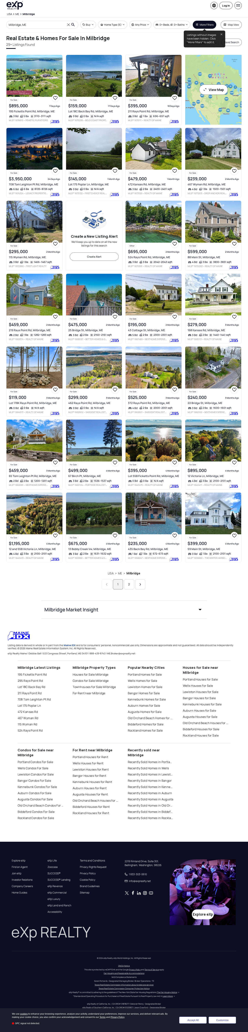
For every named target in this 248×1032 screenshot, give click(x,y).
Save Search (231, 42)
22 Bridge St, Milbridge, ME (205, 403)
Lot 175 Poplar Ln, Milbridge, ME (88, 184)
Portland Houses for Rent (90, 757)
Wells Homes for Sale (142, 681)
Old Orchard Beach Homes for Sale (151, 718)
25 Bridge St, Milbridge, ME (85, 330)
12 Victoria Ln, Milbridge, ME (206, 476)
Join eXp (16, 873)
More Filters (206, 24)
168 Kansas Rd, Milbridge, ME (206, 330)
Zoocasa (53, 867)
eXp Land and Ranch (59, 905)
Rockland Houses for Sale (201, 735)
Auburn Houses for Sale (199, 710)
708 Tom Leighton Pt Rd (34, 699)
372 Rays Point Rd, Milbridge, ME (149, 403)
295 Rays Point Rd (30, 681)
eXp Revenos (55, 886)
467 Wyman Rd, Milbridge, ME (207, 184)
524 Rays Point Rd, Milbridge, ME (149, 257)
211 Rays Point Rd (29, 693)
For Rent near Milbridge (89, 693)
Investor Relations (22, 879)
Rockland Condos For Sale (36, 818)
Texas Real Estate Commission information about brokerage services (124, 985)
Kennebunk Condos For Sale (37, 787)
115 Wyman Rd (27, 724)
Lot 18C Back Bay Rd (31, 687)
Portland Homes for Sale (145, 674)
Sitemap (84, 892)
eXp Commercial (57, 892)
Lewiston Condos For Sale (36, 774)
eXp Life (52, 860)
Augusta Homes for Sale (145, 712)
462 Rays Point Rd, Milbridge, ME (89, 403)
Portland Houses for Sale (200, 679)
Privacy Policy (88, 873)
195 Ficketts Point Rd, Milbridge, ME (32, 111)
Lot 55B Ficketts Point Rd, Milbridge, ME (153, 476)
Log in (226, 5)
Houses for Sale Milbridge (90, 674)
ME (120, 573)
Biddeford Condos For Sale (36, 812)
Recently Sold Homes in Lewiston (151, 774)
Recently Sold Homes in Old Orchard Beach (151, 805)
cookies (24, 1014)
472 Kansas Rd (28, 712)
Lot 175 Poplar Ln (29, 706)
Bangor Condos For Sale (34, 781)
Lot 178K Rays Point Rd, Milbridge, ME (33, 403)
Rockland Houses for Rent (91, 813)
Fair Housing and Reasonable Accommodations (124, 973)
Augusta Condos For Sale (35, 799)
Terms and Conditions (92, 860)
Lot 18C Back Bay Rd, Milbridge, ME (90, 111)
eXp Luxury (54, 899)
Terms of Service (152, 969)
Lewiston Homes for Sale (145, 687)
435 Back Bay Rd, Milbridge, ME (148, 549)
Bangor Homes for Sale (144, 693)
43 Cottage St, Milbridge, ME (146, 330)
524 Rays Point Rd (30, 730)
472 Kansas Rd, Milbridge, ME (147, 184)
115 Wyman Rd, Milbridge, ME (27, 257)
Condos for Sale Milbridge (91, 681)
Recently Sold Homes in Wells (148, 768)
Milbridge (133, 573)
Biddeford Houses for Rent (91, 807)
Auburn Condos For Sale (35, 793)
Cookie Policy (87, 879)
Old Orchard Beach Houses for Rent (96, 801)
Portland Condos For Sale (35, 762)
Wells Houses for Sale (198, 686)
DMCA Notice (124, 965)
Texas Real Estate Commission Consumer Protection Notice (124, 988)
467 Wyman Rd (28, 718)
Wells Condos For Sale (33, 768)
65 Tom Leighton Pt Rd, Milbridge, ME (33, 476)
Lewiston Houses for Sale (200, 692)
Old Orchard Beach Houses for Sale (206, 723)
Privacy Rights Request (93, 867)
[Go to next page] (140, 584)
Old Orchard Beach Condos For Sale (41, 805)
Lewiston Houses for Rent (91, 769)
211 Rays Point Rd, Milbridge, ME (148, 111)
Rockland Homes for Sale (145, 730)
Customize (222, 1020)
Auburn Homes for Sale (144, 706)
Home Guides (19, 892)
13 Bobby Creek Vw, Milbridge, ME (89, 549)
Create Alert (94, 256)
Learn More (168, 996)
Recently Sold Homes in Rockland (151, 818)
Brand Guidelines (89, 886)
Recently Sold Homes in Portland (151, 762)
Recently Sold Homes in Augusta (150, 799)
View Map (216, 89)
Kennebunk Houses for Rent (92, 782)
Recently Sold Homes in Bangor (150, 781)
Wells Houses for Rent (88, 763)
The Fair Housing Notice (167, 992)
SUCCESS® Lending (59, 879)
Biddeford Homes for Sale (146, 724)
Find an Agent (20, 867)
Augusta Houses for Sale (200, 717)
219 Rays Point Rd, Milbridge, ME (29, 330)
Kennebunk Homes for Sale (147, 699)
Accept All (193, 1020)
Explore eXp (18, 860)
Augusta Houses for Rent (90, 794)
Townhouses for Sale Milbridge (94, 687)
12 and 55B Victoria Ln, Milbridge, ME (32, 549)
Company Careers (22, 886)
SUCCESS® (54, 873)
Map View (233, 24)
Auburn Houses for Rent (90, 788)
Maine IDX (70, 645)
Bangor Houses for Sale (199, 698)
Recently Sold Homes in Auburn (150, 793)
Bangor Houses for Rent (89, 776)
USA (110, 573)
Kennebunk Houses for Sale (202, 704)
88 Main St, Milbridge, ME (204, 257)
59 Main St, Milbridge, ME (204, 549)
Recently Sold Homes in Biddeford (151, 812)
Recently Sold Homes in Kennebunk (151, 787)
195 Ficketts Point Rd (32, 674)
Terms (102, 1017)
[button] (124, 609)
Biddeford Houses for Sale (201, 729)
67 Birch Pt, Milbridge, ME (84, 476)
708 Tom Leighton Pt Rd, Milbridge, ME (33, 184)
